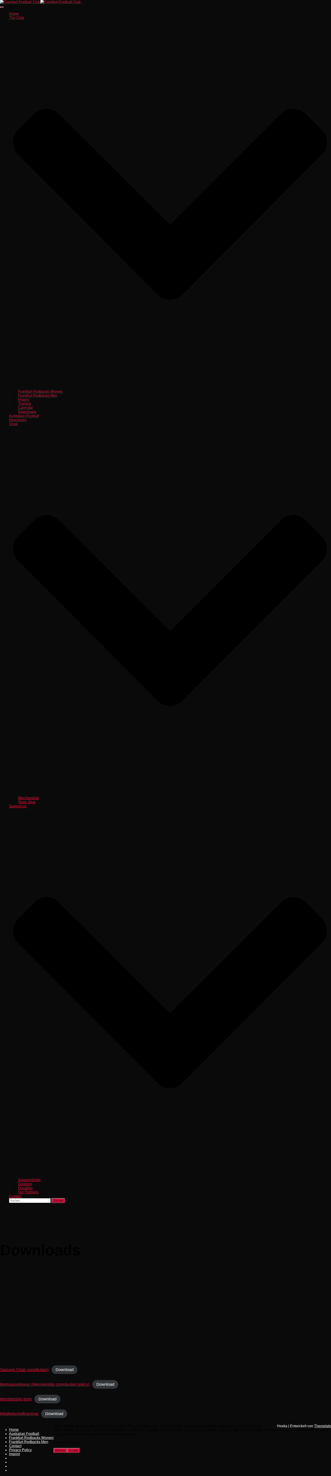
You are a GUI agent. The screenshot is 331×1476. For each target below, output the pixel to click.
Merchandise (28, 798)
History (23, 399)
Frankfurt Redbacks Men (37, 395)
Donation (25, 1188)
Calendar (25, 408)
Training (24, 404)
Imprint (14, 1454)
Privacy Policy (20, 1450)
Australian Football (24, 416)
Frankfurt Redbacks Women (40, 391)
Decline (60, 1450)
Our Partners (28, 1192)
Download (65, 1369)
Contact (15, 1196)
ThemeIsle (322, 1426)
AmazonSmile (29, 1180)
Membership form (16, 1399)
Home (14, 14)
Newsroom (17, 420)
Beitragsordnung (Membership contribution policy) (44, 1384)
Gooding (25, 1184)
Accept (73, 1450)
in (12, 1467)
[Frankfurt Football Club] (40, 2)
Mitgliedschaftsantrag (19, 1413)
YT (12, 1471)
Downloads (27, 412)
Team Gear (27, 802)
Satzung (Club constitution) (24, 1369)
